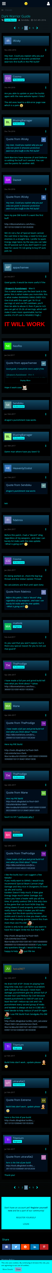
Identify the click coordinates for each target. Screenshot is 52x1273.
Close (18, 1269)
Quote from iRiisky (17, 139)
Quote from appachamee (21, 363)
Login (26, 1224)
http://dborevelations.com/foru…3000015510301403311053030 (20, 688)
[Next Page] (37, 28)
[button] (3, 3)
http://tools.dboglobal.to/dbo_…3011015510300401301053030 (19, 1122)
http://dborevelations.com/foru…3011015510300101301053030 (20, 225)
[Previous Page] (15, 28)
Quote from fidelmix (18, 591)
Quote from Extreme (18, 1100)
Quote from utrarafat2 (19, 1156)
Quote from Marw (17, 792)
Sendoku (25, 20)
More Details (8, 1269)
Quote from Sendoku (18, 485)
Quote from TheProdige (20, 723)
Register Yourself (26, 1217)
